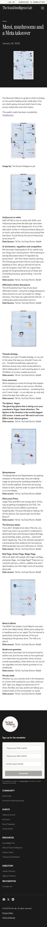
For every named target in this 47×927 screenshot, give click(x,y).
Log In (11, 2)
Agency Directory (9, 876)
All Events (6, 819)
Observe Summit (8, 815)
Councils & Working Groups (13, 800)
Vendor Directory (8, 871)
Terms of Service (8, 918)
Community (6, 796)
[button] (42, 8)
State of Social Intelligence (12, 848)
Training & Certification (11, 857)
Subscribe (23, 773)
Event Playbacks (8, 824)
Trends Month (7, 829)
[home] (17, 8)
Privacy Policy (24, 781)
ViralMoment (7, 115)
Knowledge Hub (8, 843)
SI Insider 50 (7, 886)
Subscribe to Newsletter (32, 2)
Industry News (7, 852)
